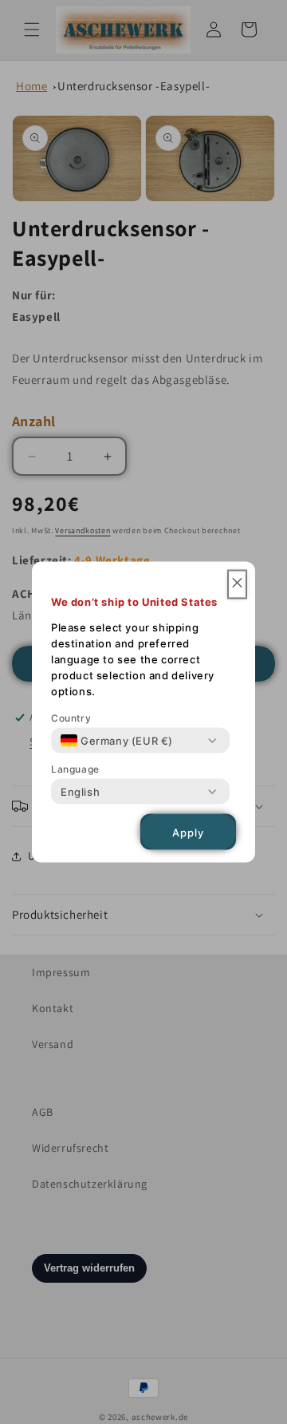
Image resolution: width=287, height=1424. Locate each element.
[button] (237, 584)
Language (75, 769)
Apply (188, 831)
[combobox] (117, 741)
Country (71, 718)
